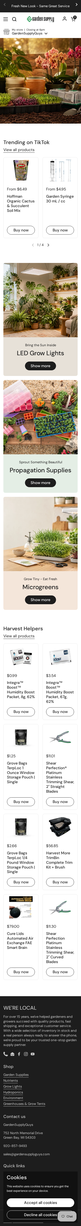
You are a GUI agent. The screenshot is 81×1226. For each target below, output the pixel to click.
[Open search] (14, 19)
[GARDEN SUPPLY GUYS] (40, 19)
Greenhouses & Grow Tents (24, 1104)
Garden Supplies (16, 1074)
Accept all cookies (40, 1202)
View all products (19, 149)
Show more (40, 365)
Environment (13, 1098)
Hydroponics (13, 1092)
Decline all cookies (40, 1214)
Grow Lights (12, 1086)
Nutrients (10, 1080)
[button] (73, 19)
